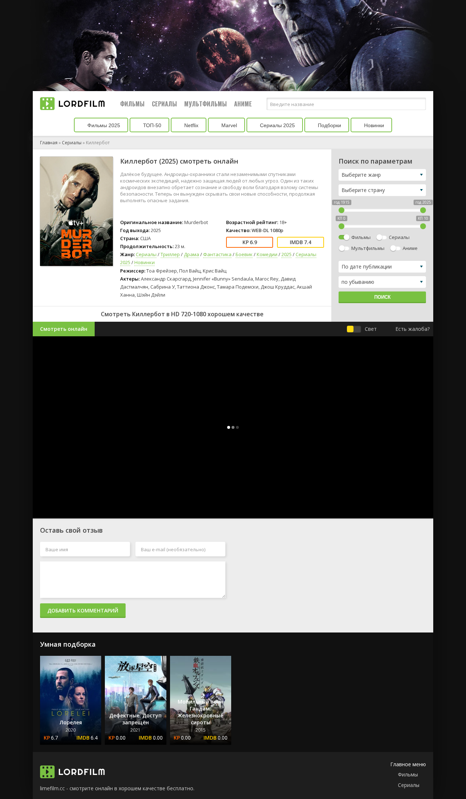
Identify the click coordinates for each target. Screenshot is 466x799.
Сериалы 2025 (276, 125)
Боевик (244, 254)
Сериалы (164, 103)
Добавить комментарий (82, 610)
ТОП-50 (151, 125)
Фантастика (217, 254)
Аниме (243, 103)
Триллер (170, 254)
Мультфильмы (205, 103)
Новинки (373, 125)
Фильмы (132, 103)
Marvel (228, 125)
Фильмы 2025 (103, 125)
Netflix (190, 125)
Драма (191, 254)
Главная (49, 143)
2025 (286, 254)
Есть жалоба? (412, 328)
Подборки (328, 125)
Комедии (267, 254)
